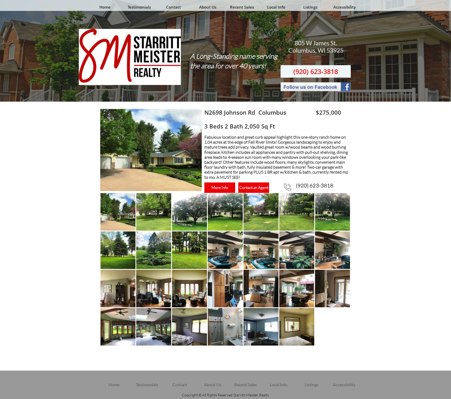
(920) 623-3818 (315, 71)
